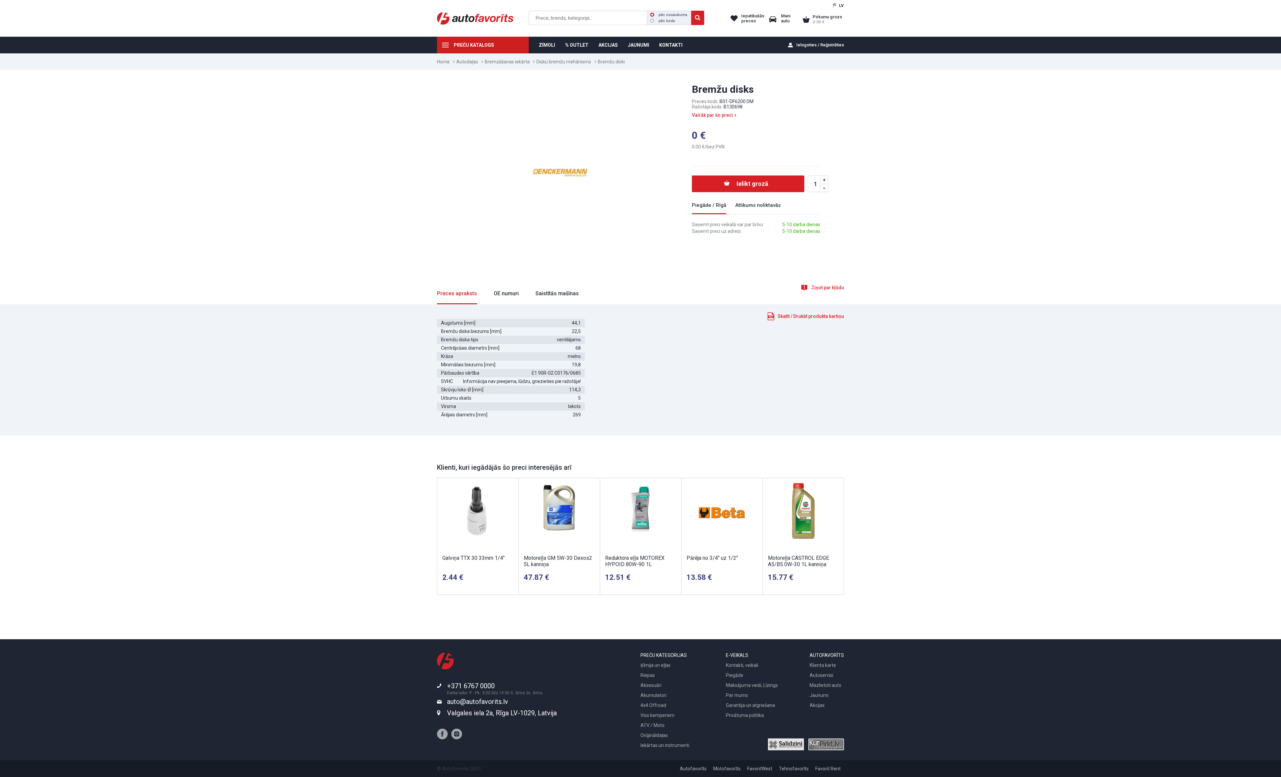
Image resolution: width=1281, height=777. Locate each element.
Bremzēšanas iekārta (507, 61)
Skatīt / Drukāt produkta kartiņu (811, 316)
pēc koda (667, 21)
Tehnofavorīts (794, 768)
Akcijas (817, 705)
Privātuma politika (745, 715)
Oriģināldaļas (654, 735)
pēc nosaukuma (673, 15)
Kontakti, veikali (742, 665)
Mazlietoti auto (825, 685)
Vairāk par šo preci (712, 115)
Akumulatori (653, 695)
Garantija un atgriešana (750, 705)
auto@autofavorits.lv (477, 702)
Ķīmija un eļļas (655, 665)
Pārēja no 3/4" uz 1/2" (712, 558)
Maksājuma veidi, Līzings (752, 685)
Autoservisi (821, 675)
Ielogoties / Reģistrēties (820, 44)
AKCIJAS (608, 45)
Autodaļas (467, 61)
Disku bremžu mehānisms (563, 61)
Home (443, 61)
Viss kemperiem (657, 715)
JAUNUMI (638, 45)
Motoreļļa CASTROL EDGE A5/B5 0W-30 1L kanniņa (798, 561)
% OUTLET (576, 45)
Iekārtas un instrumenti (664, 745)
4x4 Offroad (653, 705)
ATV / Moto (652, 725)
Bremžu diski (611, 61)
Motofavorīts (727, 768)
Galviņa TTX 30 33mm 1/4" (473, 558)
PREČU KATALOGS (474, 45)
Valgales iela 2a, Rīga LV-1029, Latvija (502, 713)
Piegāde (734, 675)
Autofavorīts (693, 768)
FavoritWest (759, 768)
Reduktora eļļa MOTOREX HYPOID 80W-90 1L (635, 561)
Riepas (647, 675)
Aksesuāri (651, 685)
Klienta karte (823, 665)
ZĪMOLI (547, 45)
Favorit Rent (828, 768)
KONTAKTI (671, 45)
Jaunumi (819, 695)
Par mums (737, 695)
